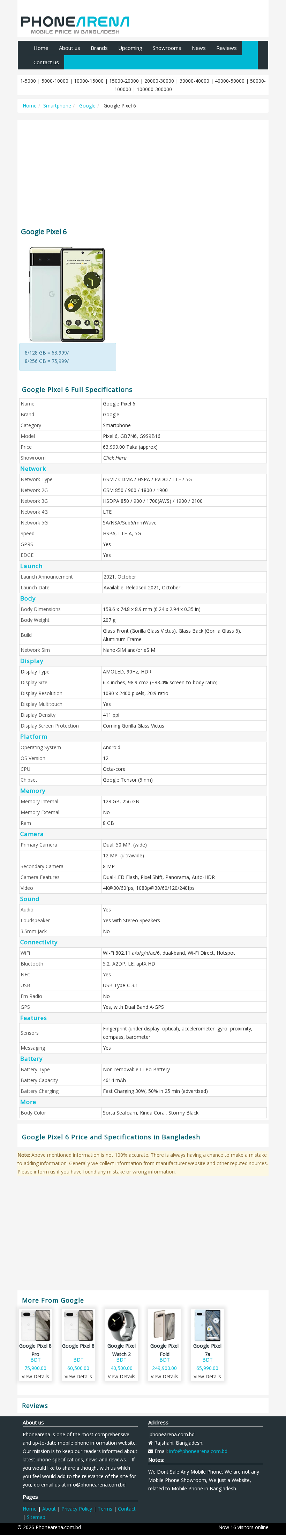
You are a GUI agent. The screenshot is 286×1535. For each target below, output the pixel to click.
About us (69, 47)
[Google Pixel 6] (67, 294)
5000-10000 (55, 80)
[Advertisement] (143, 170)
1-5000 (28, 80)
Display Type (35, 671)
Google (87, 105)
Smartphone (57, 105)
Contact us (46, 62)
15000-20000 (124, 80)
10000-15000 (89, 80)
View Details (35, 1376)
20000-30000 (159, 80)
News (199, 47)
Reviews (226, 47)
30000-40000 (194, 80)
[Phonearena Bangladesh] (75, 22)
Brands (99, 47)
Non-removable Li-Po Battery (136, 1069)
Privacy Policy (76, 1508)
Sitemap (36, 1517)
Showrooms (167, 47)
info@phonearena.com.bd (198, 1451)
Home (40, 47)
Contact (127, 1508)
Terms (105, 1508)
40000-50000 (229, 80)
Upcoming (130, 47)
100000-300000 (154, 89)
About (49, 1508)
